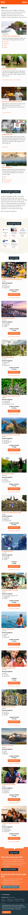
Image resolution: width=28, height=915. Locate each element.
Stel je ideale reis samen (9, 69)
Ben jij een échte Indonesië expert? (12, 101)
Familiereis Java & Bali (7, 745)
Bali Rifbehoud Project (7, 551)
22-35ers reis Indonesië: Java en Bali (10, 823)
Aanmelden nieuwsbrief (9, 869)
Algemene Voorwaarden (19, 899)
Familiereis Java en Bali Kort (9, 707)
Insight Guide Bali (7, 134)
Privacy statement (10, 901)
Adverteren (3, 899)
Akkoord (6, 912)
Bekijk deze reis (14, 294)
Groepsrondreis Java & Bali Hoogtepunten (12, 279)
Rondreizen (6, 42)
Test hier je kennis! (6, 112)
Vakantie (5, 47)
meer (4, 235)
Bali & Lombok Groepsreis (8, 629)
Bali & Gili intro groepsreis (8, 318)
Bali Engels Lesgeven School (9, 668)
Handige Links (10, 899)
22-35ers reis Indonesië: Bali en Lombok (11, 512)
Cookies (22, 901)
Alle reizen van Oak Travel (14, 336)
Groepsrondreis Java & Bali (8, 784)
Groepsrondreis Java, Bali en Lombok (11, 396)
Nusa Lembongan (7, 180)
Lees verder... (5, 147)
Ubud (4, 176)
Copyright (3, 901)
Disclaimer (17, 901)
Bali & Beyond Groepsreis (8, 473)
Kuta (4, 178)
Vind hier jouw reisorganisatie (11, 36)
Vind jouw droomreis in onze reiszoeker (11, 80)
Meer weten (18, 908)
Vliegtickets (6, 43)
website (5, 236)
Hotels (5, 45)
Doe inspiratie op (7, 167)
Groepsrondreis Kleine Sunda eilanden (11, 435)
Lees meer (24, 17)
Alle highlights (6, 182)
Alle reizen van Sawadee (14, 297)
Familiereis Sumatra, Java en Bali (10, 590)
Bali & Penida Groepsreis (8, 357)
